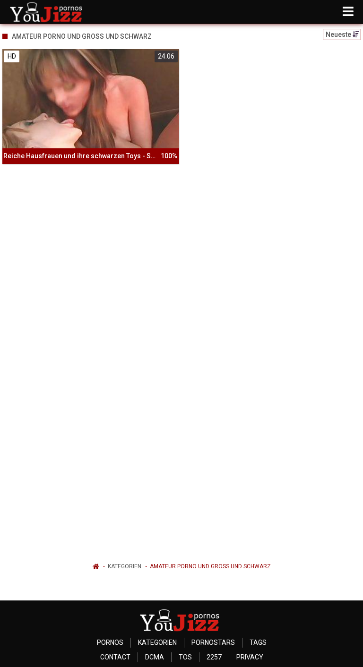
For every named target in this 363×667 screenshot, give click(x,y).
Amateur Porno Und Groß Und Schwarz (210, 566)
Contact (115, 657)
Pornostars (213, 642)
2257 (214, 657)
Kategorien (124, 566)
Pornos (110, 642)
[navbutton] (348, 11)
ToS (185, 657)
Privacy (249, 657)
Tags (258, 642)
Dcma (154, 657)
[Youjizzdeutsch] (48, 12)
